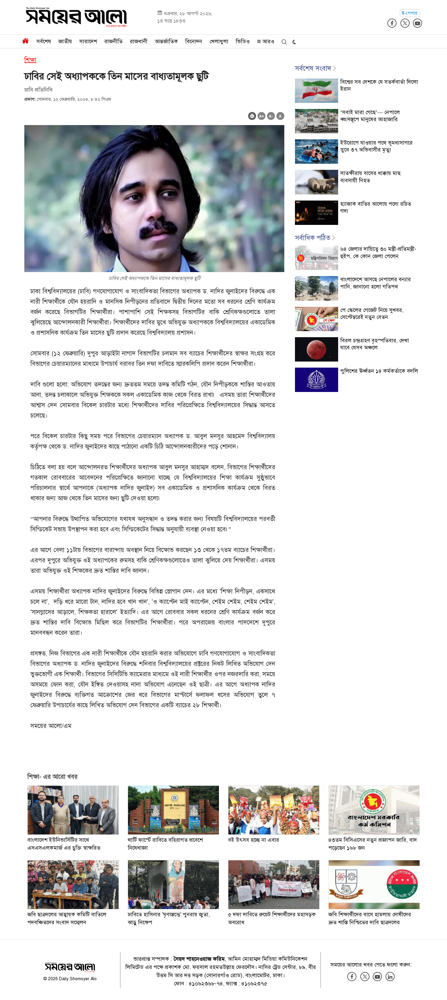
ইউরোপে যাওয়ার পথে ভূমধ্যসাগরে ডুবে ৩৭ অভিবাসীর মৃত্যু (376, 146)
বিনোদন (193, 41)
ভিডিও (243, 41)
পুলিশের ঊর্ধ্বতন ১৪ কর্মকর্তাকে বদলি (379, 371)
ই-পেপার (410, 13)
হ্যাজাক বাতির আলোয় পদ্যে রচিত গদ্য (375, 207)
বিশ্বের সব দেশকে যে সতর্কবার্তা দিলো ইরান (379, 85)
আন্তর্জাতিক (166, 41)
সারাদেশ (88, 41)
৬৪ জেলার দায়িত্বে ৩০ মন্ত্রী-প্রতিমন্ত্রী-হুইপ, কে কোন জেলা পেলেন (378, 252)
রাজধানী (138, 41)
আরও (267, 41)
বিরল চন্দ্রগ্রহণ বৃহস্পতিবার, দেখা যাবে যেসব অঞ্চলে (374, 344)
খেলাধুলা (219, 41)
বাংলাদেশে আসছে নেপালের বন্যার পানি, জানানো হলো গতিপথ (375, 283)
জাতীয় (65, 41)
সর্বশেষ (43, 41)
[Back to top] (437, 987)
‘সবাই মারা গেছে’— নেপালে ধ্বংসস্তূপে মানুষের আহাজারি (370, 116)
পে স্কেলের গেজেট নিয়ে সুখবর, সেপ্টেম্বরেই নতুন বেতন (372, 313)
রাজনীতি (113, 41)
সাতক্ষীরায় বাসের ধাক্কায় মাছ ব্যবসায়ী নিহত (370, 177)
